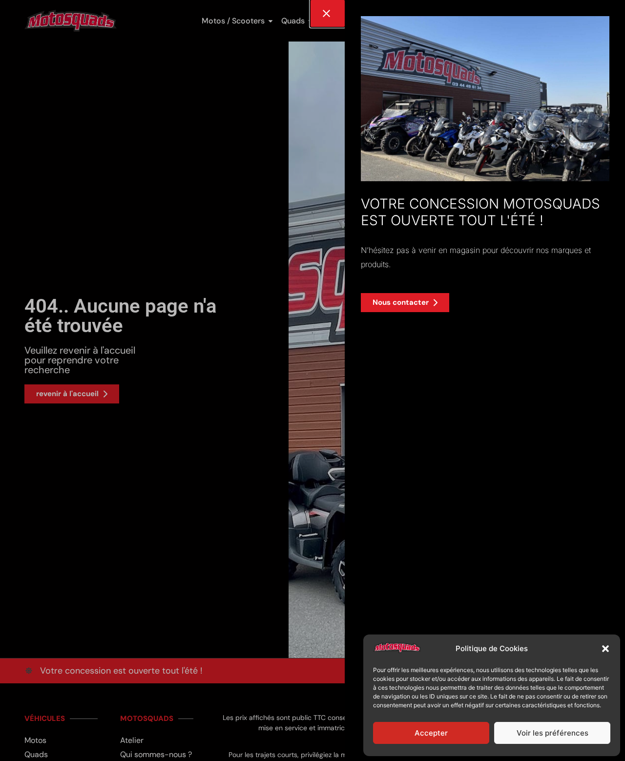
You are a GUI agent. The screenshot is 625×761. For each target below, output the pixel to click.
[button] (605, 649)
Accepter (431, 733)
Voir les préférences (552, 733)
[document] (312, 380)
